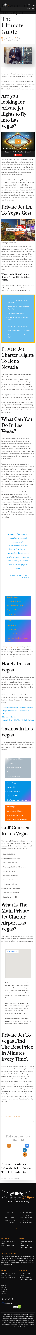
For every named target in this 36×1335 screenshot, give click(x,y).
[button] (29, 9)
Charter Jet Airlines (11, 1314)
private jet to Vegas (13, 647)
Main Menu (28, 5)
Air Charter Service (11, 1121)
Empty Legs (4, 1289)
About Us (3, 1285)
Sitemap (3, 1293)
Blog (18, 38)
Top (18, 1228)
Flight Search (26, 1212)
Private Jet (10, 1217)
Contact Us (4, 1291)
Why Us (10, 1212)
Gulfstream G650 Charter (13, 1116)
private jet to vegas (11, 40)
